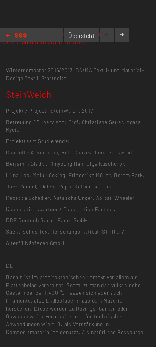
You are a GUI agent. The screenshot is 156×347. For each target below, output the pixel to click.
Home (16, 36)
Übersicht (81, 35)
